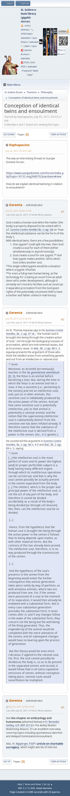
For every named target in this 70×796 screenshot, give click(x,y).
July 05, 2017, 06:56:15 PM (18, 210)
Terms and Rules (33, 784)
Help (20, 784)
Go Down (9, 134)
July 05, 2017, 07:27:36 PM (18, 318)
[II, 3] (34, 374)
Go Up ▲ (48, 784)
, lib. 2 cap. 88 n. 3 (47, 348)
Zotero (24, 41)
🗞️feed (25, 46)
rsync (34, 37)
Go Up (7, 761)
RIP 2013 (26, 725)
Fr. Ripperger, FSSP (23, 743)
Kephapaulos (19, 145)
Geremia (15, 205)
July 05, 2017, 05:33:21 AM (18, 150)
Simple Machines (44, 788)
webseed (25, 37)
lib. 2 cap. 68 (31, 229)
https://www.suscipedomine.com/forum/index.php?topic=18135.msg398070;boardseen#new (35, 174)
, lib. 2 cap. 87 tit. (34, 332)
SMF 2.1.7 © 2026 (26, 788)
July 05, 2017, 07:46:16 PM (21, 706)
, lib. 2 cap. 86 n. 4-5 (33, 442)
